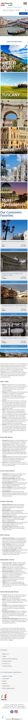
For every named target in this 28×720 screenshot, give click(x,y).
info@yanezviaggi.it (21, 706)
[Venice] (14, 140)
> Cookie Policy (6, 661)
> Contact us (5, 663)
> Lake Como (5, 686)
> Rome (3, 681)
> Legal (3, 656)
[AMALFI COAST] (14, 58)
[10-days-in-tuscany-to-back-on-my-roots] (14, 332)
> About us (5, 654)
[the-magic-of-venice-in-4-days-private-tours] (14, 300)
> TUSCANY (5, 678)
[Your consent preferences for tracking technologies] (2, 717)
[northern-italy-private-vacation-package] (14, 235)
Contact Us (23, 13)
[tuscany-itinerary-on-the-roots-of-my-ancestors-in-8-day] (14, 267)
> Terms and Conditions (9, 659)
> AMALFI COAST (7, 676)
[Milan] (14, 168)
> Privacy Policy (6, 666)
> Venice (4, 683)
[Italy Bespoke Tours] (14, 353)
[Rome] (14, 113)
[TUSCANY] (14, 85)
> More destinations (8, 688)
